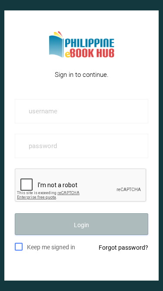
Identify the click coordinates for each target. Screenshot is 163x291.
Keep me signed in (51, 247)
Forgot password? (123, 247)
